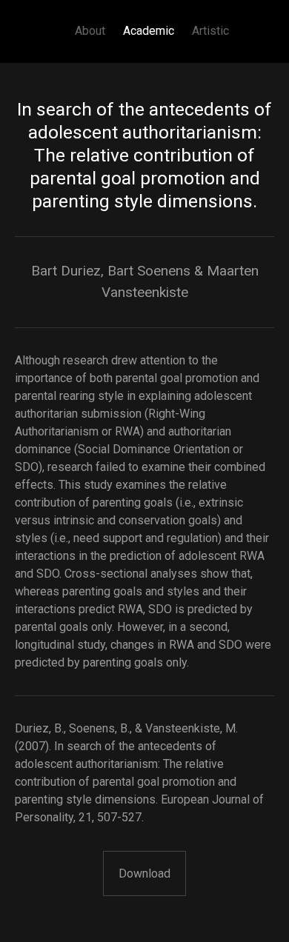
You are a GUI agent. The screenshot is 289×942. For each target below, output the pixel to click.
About (90, 31)
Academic (148, 31)
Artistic (210, 31)
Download (144, 873)
